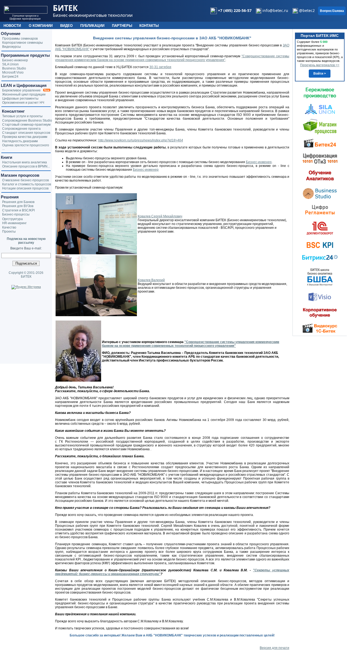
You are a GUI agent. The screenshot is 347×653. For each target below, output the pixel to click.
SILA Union (10, 64)
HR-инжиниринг (14, 223)
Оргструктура (12, 219)
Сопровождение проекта (21, 129)
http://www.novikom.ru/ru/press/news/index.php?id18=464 (140, 140)
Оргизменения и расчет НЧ (23, 102)
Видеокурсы (11, 47)
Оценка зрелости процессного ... (25, 147)
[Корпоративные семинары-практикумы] (320, 313)
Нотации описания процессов (25, 188)
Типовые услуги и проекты (22, 116)
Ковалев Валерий (151, 280)
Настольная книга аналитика (24, 162)
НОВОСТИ (12, 26)
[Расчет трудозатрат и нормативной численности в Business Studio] (320, 193)
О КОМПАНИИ (41, 26)
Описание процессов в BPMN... (26, 166)
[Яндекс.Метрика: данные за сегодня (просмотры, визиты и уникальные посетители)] (26, 287)
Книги (6, 157)
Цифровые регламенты (20, 98)
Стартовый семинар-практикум (26, 124)
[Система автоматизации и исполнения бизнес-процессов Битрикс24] (320, 258)
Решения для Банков (18, 202)
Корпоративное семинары (22, 43)
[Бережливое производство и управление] (320, 93)
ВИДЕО (66, 26)
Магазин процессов (20, 175)
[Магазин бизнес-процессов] (320, 126)
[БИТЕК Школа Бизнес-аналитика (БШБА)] (319, 277)
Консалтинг (13, 111)
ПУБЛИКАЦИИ (92, 26)
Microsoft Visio (13, 72)
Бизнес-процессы (16, 214)
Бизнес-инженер (259, 162)
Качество (9, 227)
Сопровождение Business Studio (27, 120)
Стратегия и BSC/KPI (18, 210)
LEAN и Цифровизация (24, 85)
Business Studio (14, 68)
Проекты (9, 231)
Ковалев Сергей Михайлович (160, 216)
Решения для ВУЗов (17, 206)
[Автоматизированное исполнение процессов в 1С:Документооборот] (319, 228)
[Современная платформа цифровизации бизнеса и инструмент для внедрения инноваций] (320, 109)
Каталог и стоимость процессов (26, 184)
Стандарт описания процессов (26, 133)
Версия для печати (274, 648)
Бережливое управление (22, 90)
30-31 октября (160, 67)
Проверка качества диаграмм (24, 137)
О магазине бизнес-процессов (25, 180)
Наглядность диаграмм (20, 141)
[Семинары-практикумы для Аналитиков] (320, 175)
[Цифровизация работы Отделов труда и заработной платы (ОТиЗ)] (320, 158)
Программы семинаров (20, 38)
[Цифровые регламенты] (320, 209)
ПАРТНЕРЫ (122, 26)
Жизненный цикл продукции (24, 94)
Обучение (10, 33)
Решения (10, 197)
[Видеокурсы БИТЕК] (320, 143)
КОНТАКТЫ (149, 26)
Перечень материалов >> (319, 65)
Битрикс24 (10, 76)
